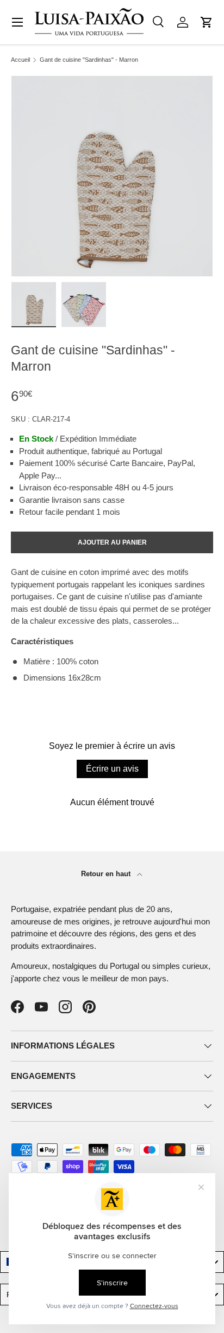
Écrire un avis (112, 768)
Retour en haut (107, 874)
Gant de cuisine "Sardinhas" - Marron (89, 60)
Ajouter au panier (112, 542)
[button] (207, 22)
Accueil (20, 60)
